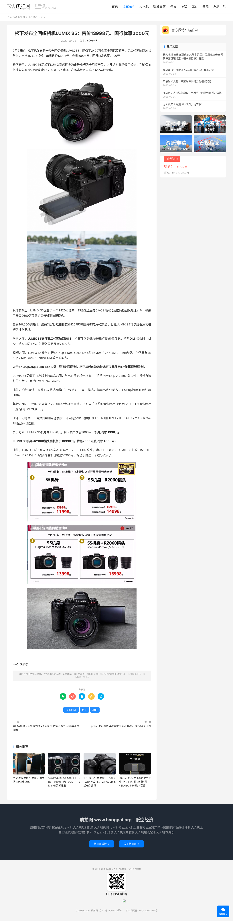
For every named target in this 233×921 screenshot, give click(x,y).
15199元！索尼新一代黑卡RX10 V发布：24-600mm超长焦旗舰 (99, 781)
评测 (216, 6)
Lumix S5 (71, 709)
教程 (173, 6)
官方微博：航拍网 (184, 30)
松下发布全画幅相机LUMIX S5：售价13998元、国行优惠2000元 (82, 33)
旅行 (195, 6)
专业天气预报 (134, 869)
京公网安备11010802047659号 (141, 910)
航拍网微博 (101, 843)
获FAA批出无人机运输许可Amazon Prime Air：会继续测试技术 (46, 727)
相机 (94, 709)
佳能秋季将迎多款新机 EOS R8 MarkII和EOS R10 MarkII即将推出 (64, 781)
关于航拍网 (131, 843)
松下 (84, 709)
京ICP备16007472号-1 (110, 910)
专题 (184, 6)
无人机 (144, 6)
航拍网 (19, 6)
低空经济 (129, 6)
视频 (205, 6)
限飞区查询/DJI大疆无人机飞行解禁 (109, 869)
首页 (115, 6)
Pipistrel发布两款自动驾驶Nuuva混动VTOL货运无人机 (120, 726)
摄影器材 (159, 6)
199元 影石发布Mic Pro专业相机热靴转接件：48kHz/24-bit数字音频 (135, 781)
